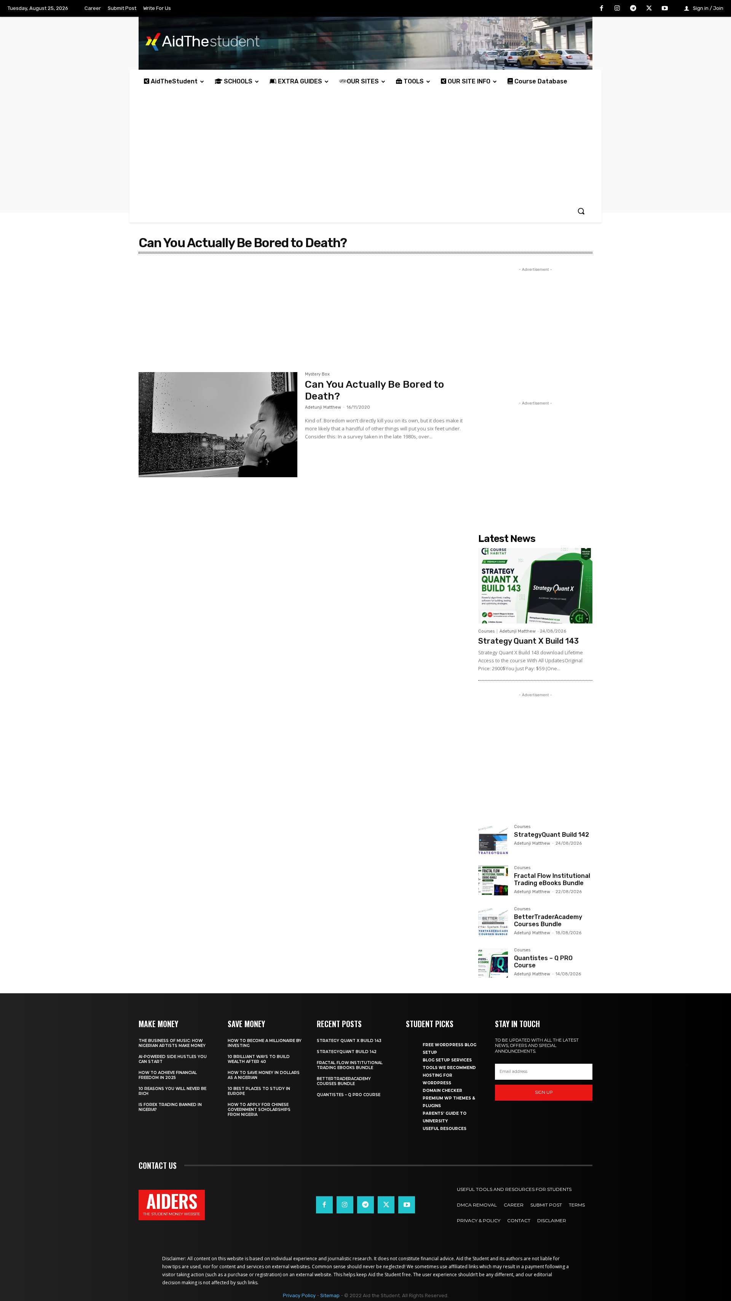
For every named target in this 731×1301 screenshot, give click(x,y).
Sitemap (330, 1295)
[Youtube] (665, 9)
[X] (649, 9)
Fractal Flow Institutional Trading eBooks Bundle (552, 879)
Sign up (544, 1092)
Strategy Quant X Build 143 (528, 641)
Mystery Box (317, 374)
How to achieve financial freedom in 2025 (168, 1075)
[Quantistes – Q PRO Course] (493, 963)
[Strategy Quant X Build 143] (535, 585)
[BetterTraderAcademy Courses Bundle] (493, 922)
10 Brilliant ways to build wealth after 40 (259, 1059)
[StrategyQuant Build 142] (493, 839)
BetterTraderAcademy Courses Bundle (548, 920)
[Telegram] (633, 9)
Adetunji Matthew (323, 407)
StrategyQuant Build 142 (551, 834)
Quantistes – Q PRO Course (348, 1094)
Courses (486, 631)
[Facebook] (602, 9)
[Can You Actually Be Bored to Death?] (218, 424)
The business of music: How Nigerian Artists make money (172, 1043)
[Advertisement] (365, 146)
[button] (581, 211)
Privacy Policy (299, 1295)
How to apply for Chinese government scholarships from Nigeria (259, 1109)
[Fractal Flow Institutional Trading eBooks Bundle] (493, 880)
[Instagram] (618, 9)
